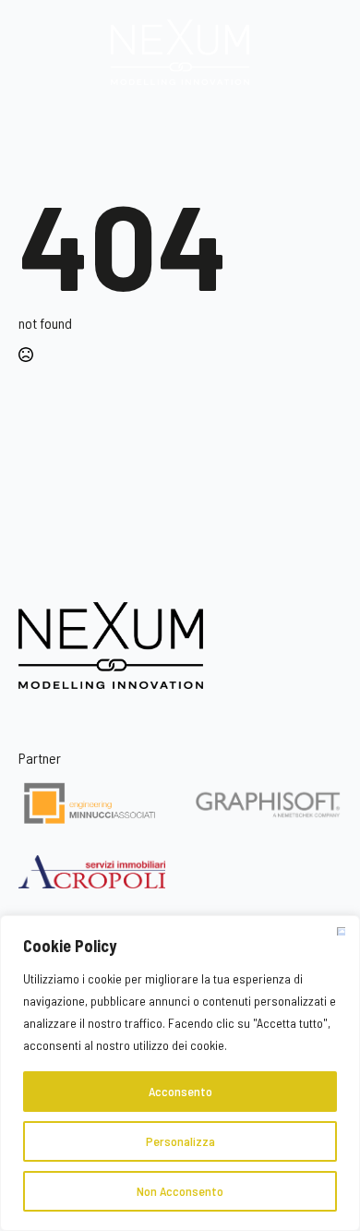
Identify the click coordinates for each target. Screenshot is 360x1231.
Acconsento (180, 1091)
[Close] (341, 931)
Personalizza (180, 1141)
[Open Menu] (180, 118)
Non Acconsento (180, 1191)
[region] (180, 1073)
